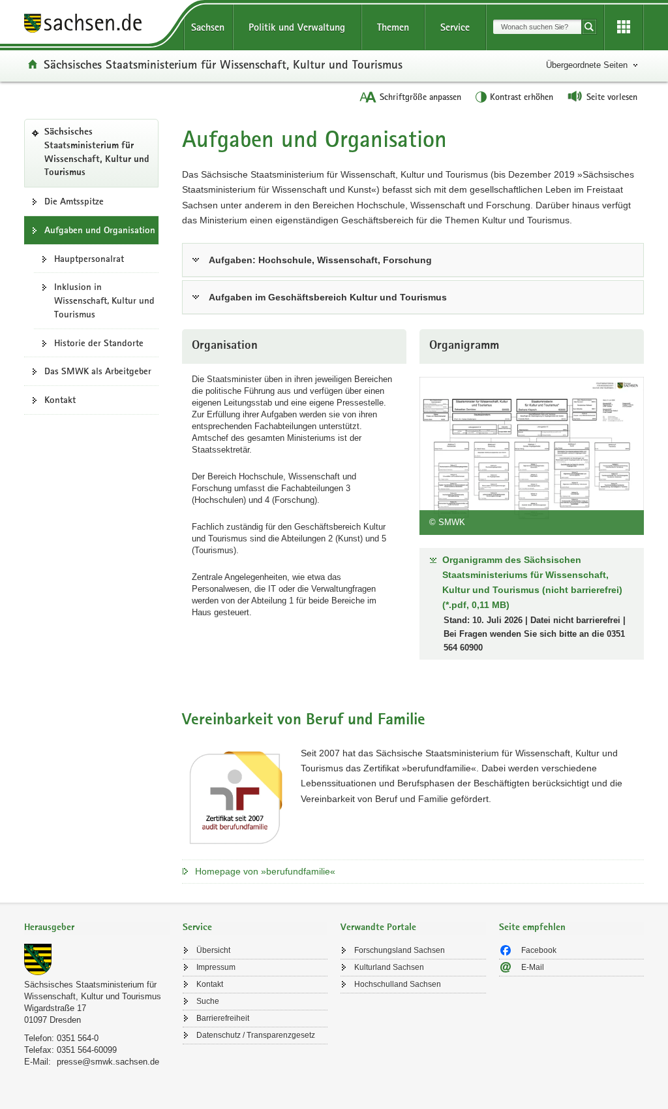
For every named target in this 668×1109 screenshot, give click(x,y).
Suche (207, 1001)
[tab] (97, 928)
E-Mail (532, 967)
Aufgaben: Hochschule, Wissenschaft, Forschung (320, 260)
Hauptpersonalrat (89, 259)
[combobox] (537, 27)
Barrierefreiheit (222, 1018)
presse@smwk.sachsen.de (108, 1062)
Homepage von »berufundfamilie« (265, 871)
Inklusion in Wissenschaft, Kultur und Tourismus (104, 300)
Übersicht (213, 950)
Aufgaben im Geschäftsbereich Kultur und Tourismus (328, 297)
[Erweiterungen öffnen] (623, 27)
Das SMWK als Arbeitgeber (97, 371)
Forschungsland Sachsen (399, 950)
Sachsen (207, 27)
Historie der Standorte (99, 343)
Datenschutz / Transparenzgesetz (255, 1035)
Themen (393, 27)
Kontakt (60, 400)
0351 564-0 (78, 1038)
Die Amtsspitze (74, 201)
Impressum (215, 967)
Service (455, 27)
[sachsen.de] (97, 25)
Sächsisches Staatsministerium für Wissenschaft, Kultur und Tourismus (223, 64)
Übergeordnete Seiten (587, 65)
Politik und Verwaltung (297, 27)
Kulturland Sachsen (389, 967)
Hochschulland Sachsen (397, 984)
